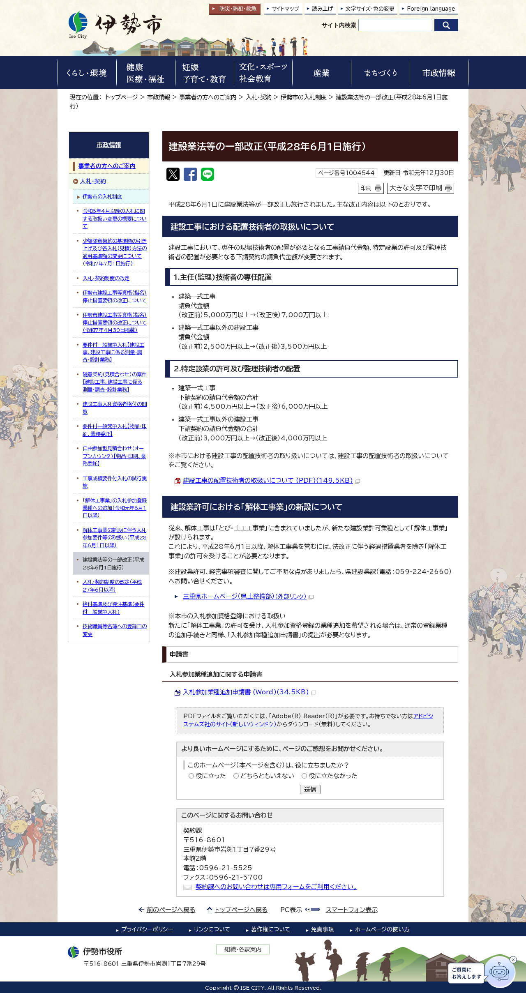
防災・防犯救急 (237, 9)
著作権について (270, 929)
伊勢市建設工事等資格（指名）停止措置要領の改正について (115, 296)
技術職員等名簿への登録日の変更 (115, 630)
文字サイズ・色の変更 (370, 9)
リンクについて (212, 929)
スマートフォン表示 (352, 910)
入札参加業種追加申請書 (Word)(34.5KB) (246, 692)
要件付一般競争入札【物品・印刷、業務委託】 (115, 430)
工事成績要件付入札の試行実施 (115, 482)
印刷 (366, 188)
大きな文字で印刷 (416, 187)
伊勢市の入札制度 (304, 97)
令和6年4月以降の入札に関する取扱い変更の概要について (115, 218)
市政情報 (158, 97)
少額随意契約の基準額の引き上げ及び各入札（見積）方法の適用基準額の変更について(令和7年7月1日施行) (115, 252)
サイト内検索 (339, 25)
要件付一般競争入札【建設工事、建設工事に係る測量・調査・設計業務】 (113, 352)
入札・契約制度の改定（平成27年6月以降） (112, 585)
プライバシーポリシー (147, 929)
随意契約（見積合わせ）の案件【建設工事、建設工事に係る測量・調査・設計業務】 (115, 382)
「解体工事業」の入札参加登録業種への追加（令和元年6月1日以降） (115, 508)
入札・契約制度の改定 (106, 278)
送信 (310, 789)
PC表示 (291, 910)
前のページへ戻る (171, 910)
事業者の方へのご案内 (208, 97)
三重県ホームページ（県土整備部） (245, 596)
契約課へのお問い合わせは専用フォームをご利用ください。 (276, 887)
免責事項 (322, 929)
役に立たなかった (333, 776)
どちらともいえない (267, 776)
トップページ (122, 97)
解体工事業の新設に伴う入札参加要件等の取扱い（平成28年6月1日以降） (115, 538)
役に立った (211, 776)
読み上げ (322, 9)
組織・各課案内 (243, 949)
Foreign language (431, 9)
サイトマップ (286, 9)
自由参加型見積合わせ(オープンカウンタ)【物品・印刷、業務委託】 (114, 456)
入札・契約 (259, 97)
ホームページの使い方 (382, 929)
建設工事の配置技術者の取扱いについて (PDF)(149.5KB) (268, 480)
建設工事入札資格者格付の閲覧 (115, 407)
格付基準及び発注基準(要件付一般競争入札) (113, 607)
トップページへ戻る (241, 910)
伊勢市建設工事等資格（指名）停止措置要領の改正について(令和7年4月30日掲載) (115, 322)
